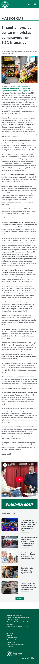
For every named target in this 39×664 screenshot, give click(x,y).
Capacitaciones (11, 637)
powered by (28, 658)
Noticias (9, 635)
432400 (27, 626)
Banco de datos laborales (15, 644)
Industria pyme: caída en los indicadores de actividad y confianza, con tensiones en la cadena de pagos (29, 541)
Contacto (9, 647)
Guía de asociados (12, 640)
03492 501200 (11, 626)
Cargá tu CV (10, 642)
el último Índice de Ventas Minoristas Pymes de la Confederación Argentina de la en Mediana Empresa (16, 88)
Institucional (10, 631)
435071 (20, 626)
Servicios (9, 633)
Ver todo (19, 598)
